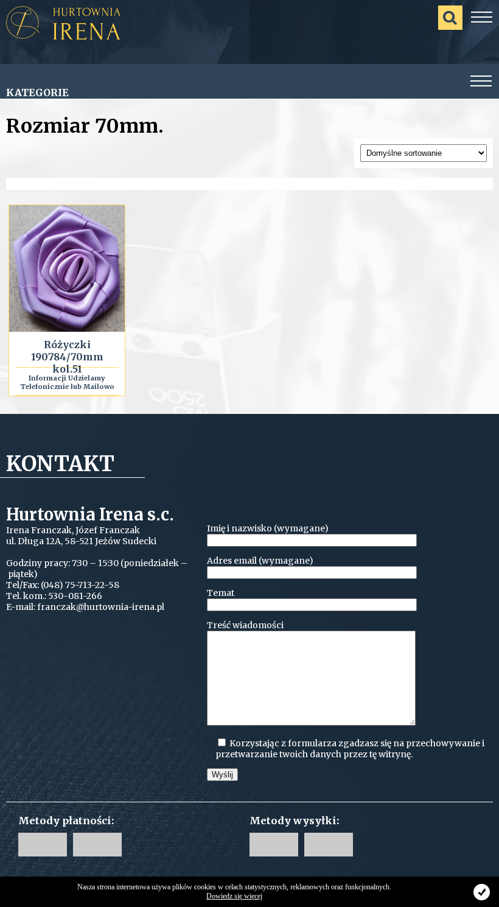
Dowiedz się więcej (234, 896)
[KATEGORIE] (481, 81)
